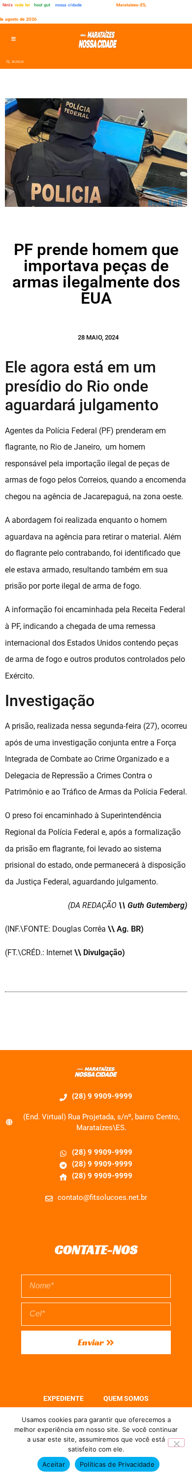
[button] (13, 39)
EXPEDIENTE (63, 1398)
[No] (176, 1442)
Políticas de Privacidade (117, 1464)
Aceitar (53, 1464)
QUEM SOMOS (126, 1398)
